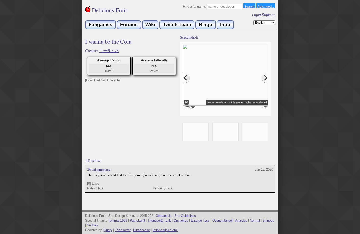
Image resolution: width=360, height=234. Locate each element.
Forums (129, 24)
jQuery (107, 230)
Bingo (205, 24)
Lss (207, 220)
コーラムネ (109, 50)
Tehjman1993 (117, 220)
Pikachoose (141, 230)
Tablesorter (123, 230)
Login (256, 15)
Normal (255, 220)
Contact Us (164, 216)
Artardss (241, 220)
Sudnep (92, 225)
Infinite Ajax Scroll (165, 230)
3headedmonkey (98, 170)
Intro (225, 24)
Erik (168, 220)
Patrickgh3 (137, 220)
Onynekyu (181, 220)
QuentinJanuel (222, 220)
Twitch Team (177, 24)
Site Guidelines (185, 216)
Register (268, 15)
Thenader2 (155, 220)
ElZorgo (196, 220)
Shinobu (268, 220)
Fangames (100, 24)
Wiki (150, 24)
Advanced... (265, 6)
